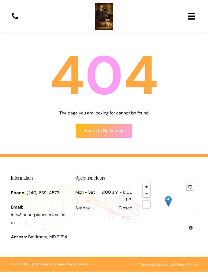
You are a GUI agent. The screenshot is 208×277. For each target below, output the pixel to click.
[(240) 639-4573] (15, 19)
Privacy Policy (186, 264)
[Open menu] (191, 16)
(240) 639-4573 (43, 193)
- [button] (146, 193)
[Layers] (190, 186)
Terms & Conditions (156, 264)
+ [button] (146, 186)
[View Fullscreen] (146, 204)
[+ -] (168, 207)
